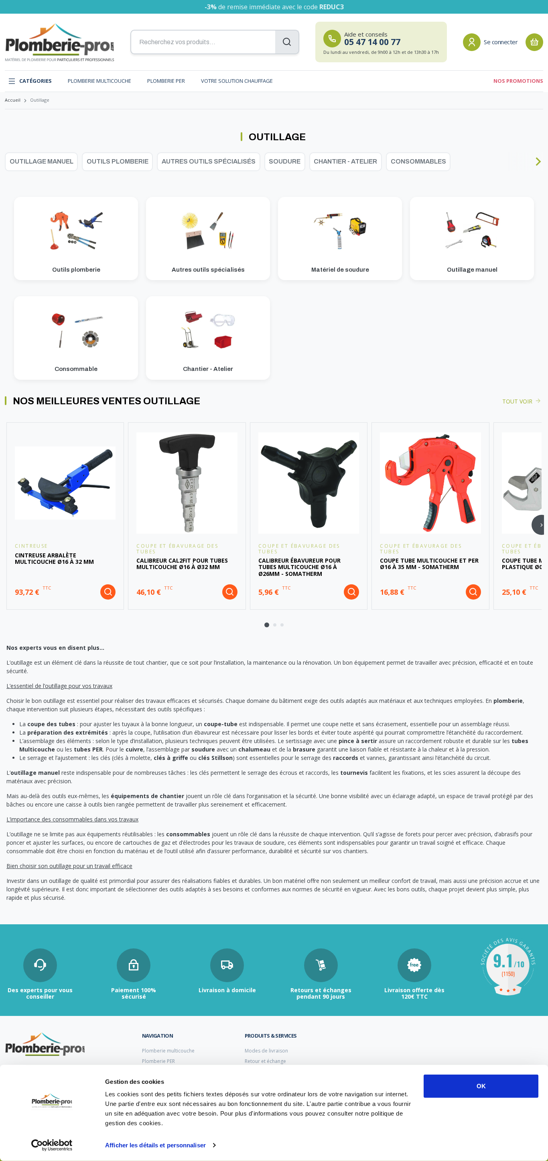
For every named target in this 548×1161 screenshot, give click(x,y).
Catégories (35, 80)
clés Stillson (215, 758)
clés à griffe (171, 758)
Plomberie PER (166, 80)
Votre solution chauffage (237, 80)
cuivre (134, 749)
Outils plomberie (117, 161)
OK (481, 1086)
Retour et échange (265, 1061)
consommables (188, 834)
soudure (203, 749)
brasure (304, 749)
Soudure (284, 161)
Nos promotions (518, 80)
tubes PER (88, 749)
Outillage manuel (41, 161)
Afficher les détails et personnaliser (155, 1145)
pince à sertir (358, 741)
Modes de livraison (266, 1050)
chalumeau (254, 749)
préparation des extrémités (67, 732)
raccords (345, 758)
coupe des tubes (51, 724)
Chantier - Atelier (345, 161)
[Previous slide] (10, 162)
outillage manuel (35, 772)
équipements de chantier (147, 796)
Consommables (418, 161)
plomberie (508, 700)
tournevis (354, 772)
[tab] (266, 624)
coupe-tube (220, 724)
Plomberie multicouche (99, 80)
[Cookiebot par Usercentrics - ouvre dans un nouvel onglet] (52, 1145)
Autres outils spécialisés (209, 161)
